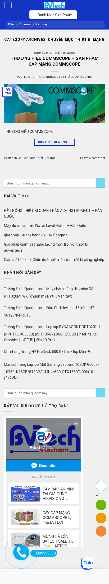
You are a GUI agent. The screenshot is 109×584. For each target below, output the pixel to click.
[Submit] (99, 24)
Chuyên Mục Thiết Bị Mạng (54, 52)
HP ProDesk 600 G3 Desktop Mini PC (61, 351)
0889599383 (45, 553)
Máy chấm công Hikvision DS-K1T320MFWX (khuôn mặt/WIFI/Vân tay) (49, 292)
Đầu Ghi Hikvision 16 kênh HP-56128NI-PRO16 (50, 311)
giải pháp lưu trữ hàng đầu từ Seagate (36, 235)
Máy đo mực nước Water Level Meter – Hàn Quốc (45, 225)
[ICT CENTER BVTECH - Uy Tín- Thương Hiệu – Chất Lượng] (54, 5)
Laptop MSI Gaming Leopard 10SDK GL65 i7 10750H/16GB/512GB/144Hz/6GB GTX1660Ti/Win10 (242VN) (51, 371)
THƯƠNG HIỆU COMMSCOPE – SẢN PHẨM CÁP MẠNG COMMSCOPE (54, 61)
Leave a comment (92, 158)
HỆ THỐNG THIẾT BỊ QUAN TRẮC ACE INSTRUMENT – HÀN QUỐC (53, 213)
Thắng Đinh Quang (78, 76)
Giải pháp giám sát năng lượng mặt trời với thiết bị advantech (46, 247)
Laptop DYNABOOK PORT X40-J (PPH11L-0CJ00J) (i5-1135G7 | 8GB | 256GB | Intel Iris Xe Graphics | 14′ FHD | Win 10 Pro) (52, 333)
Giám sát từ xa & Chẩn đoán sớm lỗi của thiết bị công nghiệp (54, 259)
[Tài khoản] (8, 5)
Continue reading (54, 142)
